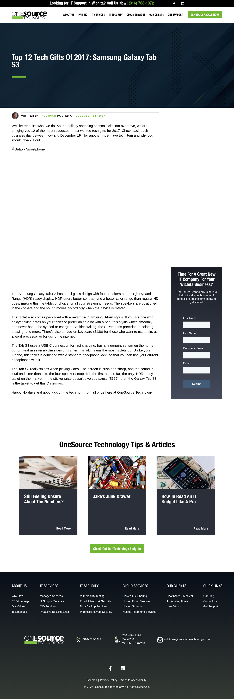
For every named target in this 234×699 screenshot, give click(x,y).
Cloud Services (136, 14)
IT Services (98, 14)
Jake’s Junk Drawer (111, 496)
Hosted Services (133, 606)
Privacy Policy (108, 680)
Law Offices (174, 606)
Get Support (175, 14)
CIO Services (48, 606)
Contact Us (210, 601)
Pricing (82, 14)
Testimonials (19, 611)
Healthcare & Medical (180, 596)
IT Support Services (52, 601)
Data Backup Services (93, 606)
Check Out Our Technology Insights (117, 549)
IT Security (115, 14)
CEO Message (20, 601)
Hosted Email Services (136, 601)
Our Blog (208, 596)
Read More (63, 528)
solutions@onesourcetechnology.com (187, 639)
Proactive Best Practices (55, 611)
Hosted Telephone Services (139, 611)
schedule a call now (204, 14)
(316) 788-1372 (141, 3)
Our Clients (156, 14)
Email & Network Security (95, 601)
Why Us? (17, 596)
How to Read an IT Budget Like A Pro (179, 498)
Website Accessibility (133, 680)
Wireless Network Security (96, 611)
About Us (68, 14)
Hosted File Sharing (135, 596)
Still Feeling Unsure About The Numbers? (44, 498)
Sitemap (92, 680)
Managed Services (51, 596)
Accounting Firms (177, 601)
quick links (212, 586)
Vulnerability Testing (92, 596)
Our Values (18, 606)
